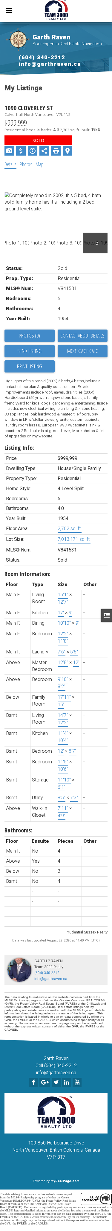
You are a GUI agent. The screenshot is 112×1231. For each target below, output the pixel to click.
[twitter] (57, 1082)
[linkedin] (67, 1082)
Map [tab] (40, 164)
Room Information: (27, 574)
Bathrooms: (18, 830)
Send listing (29, 350)
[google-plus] (45, 1082)
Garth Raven (51, 37)
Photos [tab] (26, 164)
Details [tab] (10, 164)
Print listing (29, 366)
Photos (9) (29, 335)
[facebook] (34, 1082)
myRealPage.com (64, 1181)
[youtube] (78, 1082)
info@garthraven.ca (50, 64)
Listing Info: (19, 448)
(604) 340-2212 (42, 58)
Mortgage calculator (83, 351)
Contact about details (82, 335)
